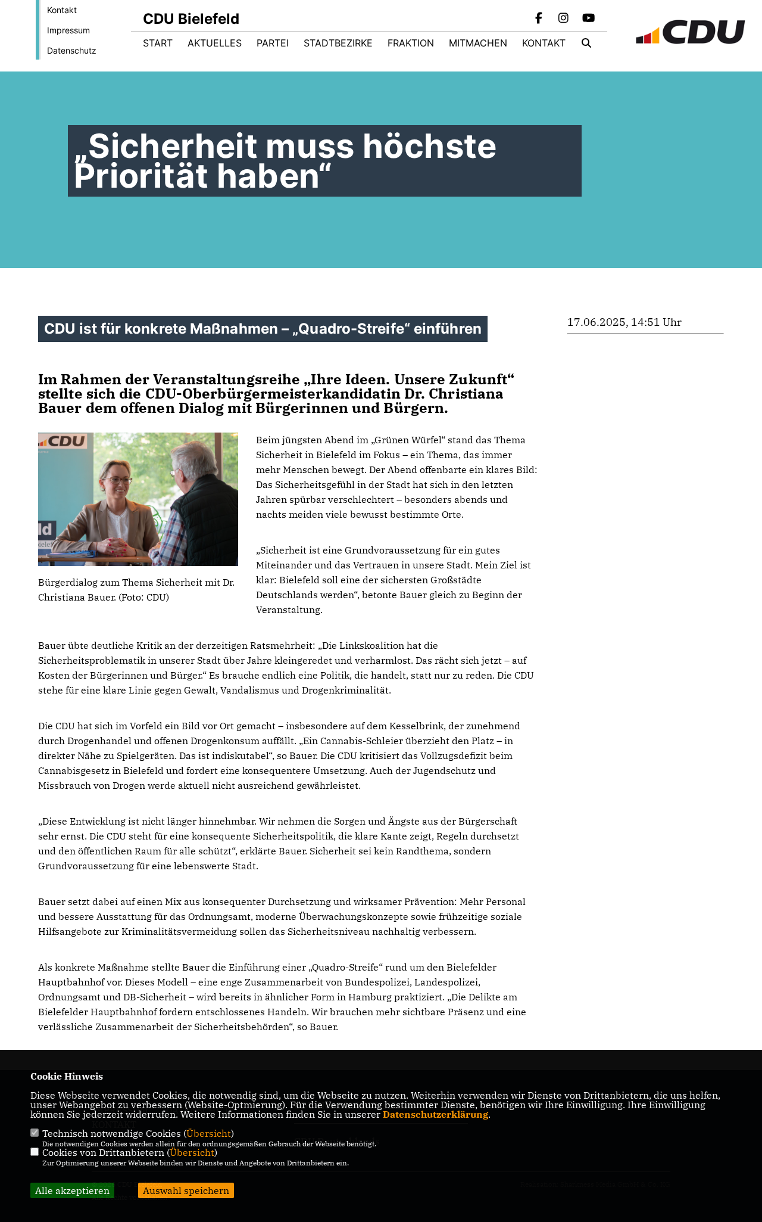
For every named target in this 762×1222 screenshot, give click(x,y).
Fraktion (411, 43)
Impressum (68, 30)
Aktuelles (215, 43)
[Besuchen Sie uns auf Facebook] (539, 19)
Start (158, 43)
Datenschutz (71, 50)
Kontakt (62, 10)
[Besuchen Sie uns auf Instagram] (564, 19)
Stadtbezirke (338, 43)
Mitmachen (478, 43)
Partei (273, 43)
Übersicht (208, 1133)
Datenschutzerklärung (435, 1114)
